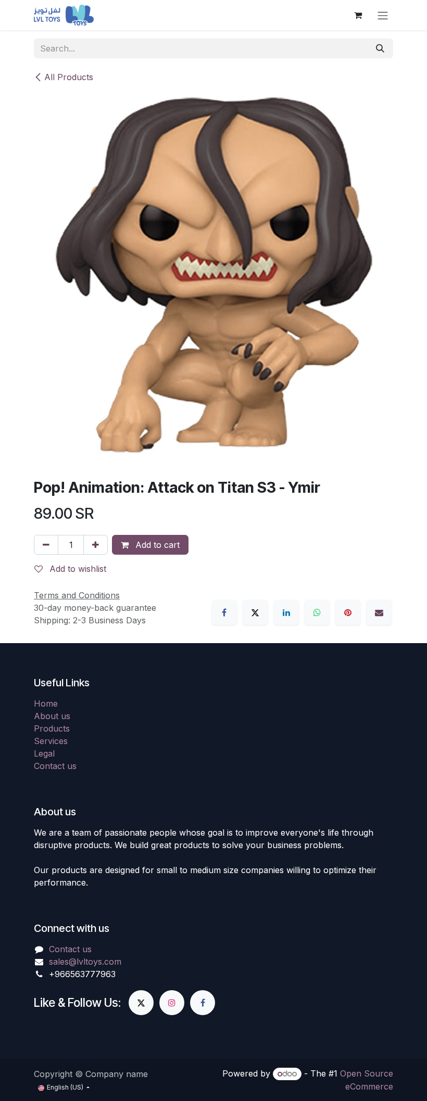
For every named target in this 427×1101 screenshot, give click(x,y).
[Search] (380, 48)
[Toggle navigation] (382, 15)
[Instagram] (171, 1002)
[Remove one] (46, 545)
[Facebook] (224, 612)
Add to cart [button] (156, 545)
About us (52, 716)
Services (51, 741)
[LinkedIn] (286, 612)
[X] (255, 612)
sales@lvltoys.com (85, 961)
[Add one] (95, 545)
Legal (44, 753)
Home (46, 703)
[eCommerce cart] (357, 15)
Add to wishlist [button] (76, 569)
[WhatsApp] (317, 612)
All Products (68, 77)
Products (52, 728)
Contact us (55, 766)
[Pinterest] (347, 612)
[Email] (379, 612)
